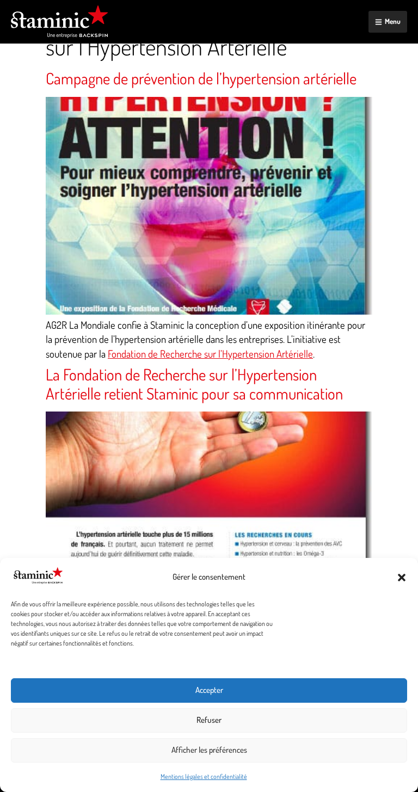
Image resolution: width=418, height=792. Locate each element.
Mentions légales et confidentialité (204, 776)
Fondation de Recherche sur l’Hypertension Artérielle (210, 353)
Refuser (209, 720)
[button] (401, 577)
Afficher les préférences (209, 750)
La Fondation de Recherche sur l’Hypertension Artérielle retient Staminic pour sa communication (194, 383)
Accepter (209, 690)
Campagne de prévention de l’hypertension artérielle (201, 78)
